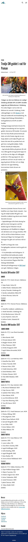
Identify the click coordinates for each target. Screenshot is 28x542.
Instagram (3, 518)
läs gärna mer (13, 535)
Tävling (2, 60)
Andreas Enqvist (4, 72)
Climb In (18, 113)
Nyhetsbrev (4, 521)
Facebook (3, 516)
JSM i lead (22, 265)
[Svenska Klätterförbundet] (3, 2)
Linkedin (3, 519)
